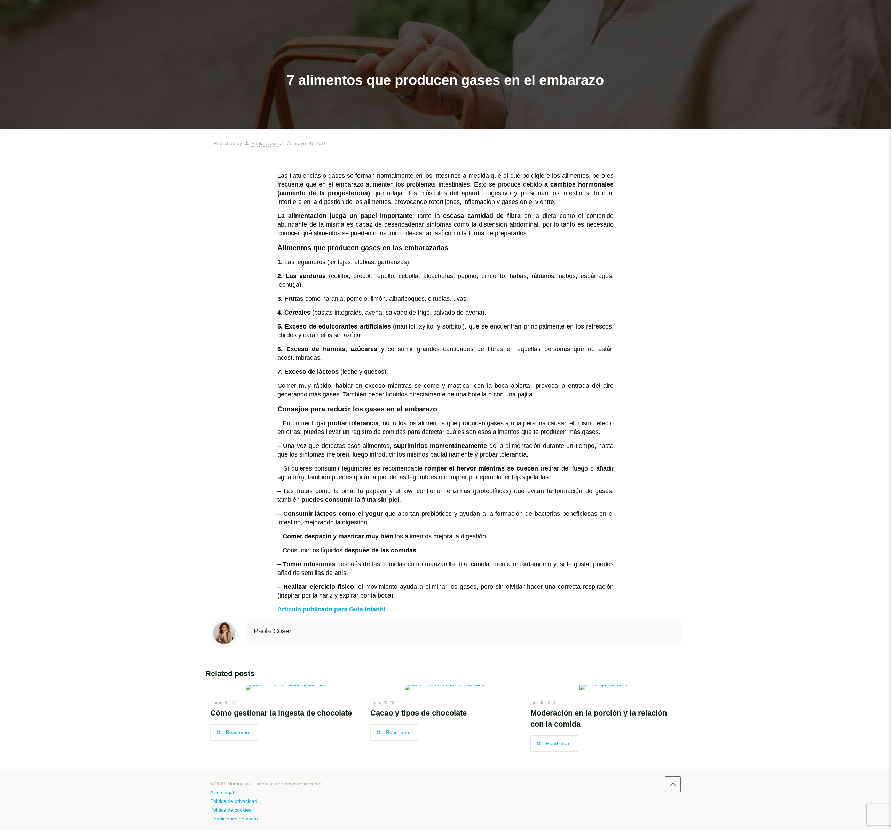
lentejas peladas (526, 477)
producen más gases (570, 431)
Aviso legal (222, 792)
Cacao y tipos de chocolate (418, 713)
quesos (373, 371)
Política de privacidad (233, 801)
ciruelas (439, 298)
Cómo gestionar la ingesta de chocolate (281, 713)
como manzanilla (431, 564)
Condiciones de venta (234, 818)
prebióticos (436, 513)
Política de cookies (230, 810)
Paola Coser (264, 143)
